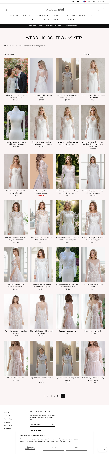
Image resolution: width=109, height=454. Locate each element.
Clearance (70, 20)
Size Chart (7, 429)
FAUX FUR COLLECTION (49, 16)
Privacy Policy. (66, 441)
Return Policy (8, 425)
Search (6, 412)
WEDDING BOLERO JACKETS (82, 16)
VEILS (35, 20)
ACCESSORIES (51, 20)
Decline (77, 448)
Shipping (7, 422)
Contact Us (8, 419)
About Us (7, 416)
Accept (53, 448)
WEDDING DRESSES (20, 16)
